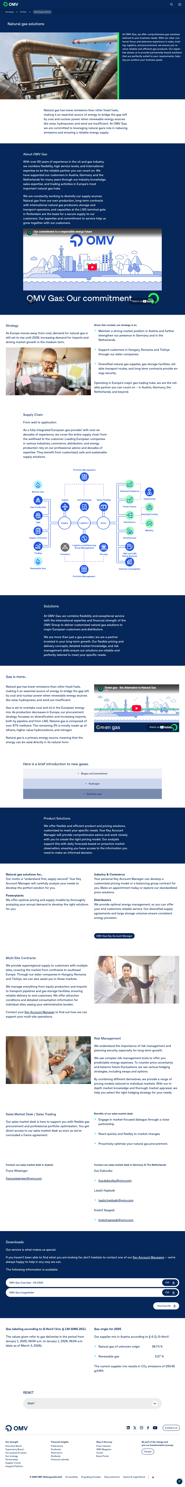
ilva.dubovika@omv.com (115, 1181)
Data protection (112, 1477)
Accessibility (71, 1477)
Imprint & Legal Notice (134, 1477)
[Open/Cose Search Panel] (171, 4)
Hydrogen (94, 783)
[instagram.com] (141, 1427)
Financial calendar (60, 1459)
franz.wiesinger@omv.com (24, 1178)
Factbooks (56, 1449)
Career (99, 1452)
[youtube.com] (155, 1427)
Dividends (56, 1456)
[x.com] (135, 1427)
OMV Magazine (103, 1449)
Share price (56, 1452)
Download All (164, 1305)
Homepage (9, 12)
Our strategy (11, 1456)
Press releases (103, 1446)
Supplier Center (13, 1462)
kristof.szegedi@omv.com (115, 1220)
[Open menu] (180, 4)
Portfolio (23, 12)
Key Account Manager (40, 1012)
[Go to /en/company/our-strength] (153, 1477)
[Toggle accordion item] (155, 1403)
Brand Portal (102, 1456)
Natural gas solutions (42, 12)
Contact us (171, 1427)
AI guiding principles (91, 1477)
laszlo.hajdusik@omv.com (116, 1200)
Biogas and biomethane (94, 773)
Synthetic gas (94, 793)
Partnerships (11, 1459)
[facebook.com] (148, 1427)
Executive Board (13, 1446)
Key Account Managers (148, 1257)
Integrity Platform (14, 1466)
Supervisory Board (14, 1449)
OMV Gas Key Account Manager (114, 935)
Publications (57, 1446)
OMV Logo (8, 3)
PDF (167, 1282)
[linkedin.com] (128, 1427)
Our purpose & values (16, 1452)
